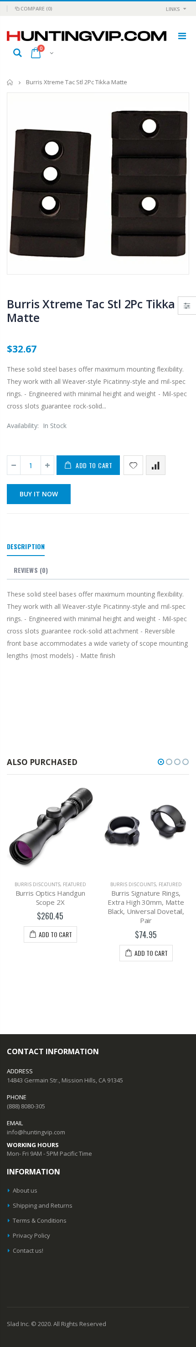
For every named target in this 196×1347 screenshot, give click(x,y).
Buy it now (39, 494)
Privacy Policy (31, 1235)
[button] (161, 761)
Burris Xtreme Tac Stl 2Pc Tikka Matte (91, 310)
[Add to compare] (155, 465)
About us (25, 1190)
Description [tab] (26, 546)
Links (173, 8)
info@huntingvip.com (36, 1132)
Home (10, 82)
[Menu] (182, 36)
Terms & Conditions (40, 1220)
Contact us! (28, 1250)
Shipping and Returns (42, 1205)
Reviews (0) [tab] (31, 570)
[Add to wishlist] (133, 465)
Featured (74, 884)
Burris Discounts (37, 884)
